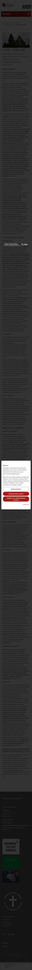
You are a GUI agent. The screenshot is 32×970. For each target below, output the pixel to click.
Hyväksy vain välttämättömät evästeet (16, 499)
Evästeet (26, 504)
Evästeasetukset (16, 489)
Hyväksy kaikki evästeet (16, 494)
